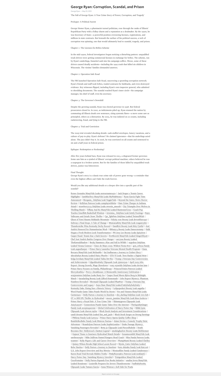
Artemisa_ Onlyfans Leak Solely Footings (124, 213)
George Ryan (75, 11)
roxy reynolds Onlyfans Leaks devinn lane (128, 265)
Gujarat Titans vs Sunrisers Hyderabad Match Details (96, 334)
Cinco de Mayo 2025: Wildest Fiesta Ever (112, 246)
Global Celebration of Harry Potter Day (115, 308)
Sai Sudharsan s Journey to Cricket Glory (122, 252)
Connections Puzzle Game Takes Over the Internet (106, 304)
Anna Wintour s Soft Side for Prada (117, 367)
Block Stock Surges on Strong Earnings (132, 314)
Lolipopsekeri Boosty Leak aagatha (128, 288)
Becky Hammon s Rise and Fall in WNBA (108, 242)
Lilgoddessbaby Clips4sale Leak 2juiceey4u (108, 262)
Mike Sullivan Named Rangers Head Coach (104, 337)
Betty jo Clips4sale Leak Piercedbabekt (118, 327)
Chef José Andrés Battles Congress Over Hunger (92, 239)
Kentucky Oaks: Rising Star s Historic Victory (91, 288)
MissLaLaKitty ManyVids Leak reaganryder (128, 223)
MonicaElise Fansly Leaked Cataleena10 (130, 350)
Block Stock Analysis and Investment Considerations (122, 311)
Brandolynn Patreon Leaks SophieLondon (101, 324)
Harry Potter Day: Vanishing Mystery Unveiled (92, 357)
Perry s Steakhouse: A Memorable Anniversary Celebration (112, 272)
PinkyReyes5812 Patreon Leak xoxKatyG (127, 354)
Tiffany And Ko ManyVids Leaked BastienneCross (109, 209)
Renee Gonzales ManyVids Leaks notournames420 (93, 193)
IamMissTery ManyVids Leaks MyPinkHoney (102, 196)
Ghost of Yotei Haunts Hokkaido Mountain (90, 219)
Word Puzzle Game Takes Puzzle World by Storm (93, 291)
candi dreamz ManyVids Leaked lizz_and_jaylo (92, 314)
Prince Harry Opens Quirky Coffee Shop (118, 317)
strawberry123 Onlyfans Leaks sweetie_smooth (100, 206)
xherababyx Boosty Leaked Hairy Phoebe (89, 255)
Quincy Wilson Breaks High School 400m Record (94, 344)
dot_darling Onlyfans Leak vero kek (132, 295)
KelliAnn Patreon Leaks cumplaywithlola (98, 203)
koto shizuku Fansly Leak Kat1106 (133, 347)
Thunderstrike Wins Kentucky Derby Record (90, 226)
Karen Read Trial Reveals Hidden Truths (89, 354)
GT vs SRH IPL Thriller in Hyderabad (87, 298)
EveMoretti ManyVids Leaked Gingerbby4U (128, 236)
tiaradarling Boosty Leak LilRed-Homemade (98, 278)
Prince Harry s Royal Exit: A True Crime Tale (91, 301)
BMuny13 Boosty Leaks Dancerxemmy (126, 229)
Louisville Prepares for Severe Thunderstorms (109, 363)
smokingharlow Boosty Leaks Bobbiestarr (130, 331)
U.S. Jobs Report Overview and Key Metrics (90, 350)
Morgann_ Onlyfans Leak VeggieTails (99, 200)
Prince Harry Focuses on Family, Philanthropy (91, 268)
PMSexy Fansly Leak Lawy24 (85, 317)
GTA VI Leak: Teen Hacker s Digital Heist (128, 255)
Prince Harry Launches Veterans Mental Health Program (115, 249)
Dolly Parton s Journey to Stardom (98, 295)
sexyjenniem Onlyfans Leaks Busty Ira (88, 275)
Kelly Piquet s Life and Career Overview (98, 340)
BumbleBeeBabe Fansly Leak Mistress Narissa (91, 321)
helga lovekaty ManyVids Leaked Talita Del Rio (92, 259)
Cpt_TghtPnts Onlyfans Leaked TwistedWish (124, 216)
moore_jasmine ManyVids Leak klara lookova (126, 298)
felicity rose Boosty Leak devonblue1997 (129, 219)
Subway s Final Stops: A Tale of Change (89, 223)
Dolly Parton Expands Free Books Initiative (104, 360)
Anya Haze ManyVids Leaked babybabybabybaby (118, 285)
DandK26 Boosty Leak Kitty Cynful (128, 226)
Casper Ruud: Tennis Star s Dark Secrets (89, 236)
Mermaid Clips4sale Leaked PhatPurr (106, 281)
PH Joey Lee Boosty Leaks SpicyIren (129, 232)
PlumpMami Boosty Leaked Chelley (134, 340)
